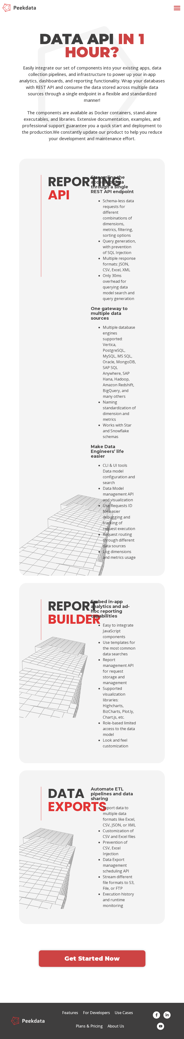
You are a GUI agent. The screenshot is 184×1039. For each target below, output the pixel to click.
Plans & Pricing (89, 1026)
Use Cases (124, 1012)
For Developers (96, 1012)
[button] (177, 7)
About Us (116, 1026)
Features (70, 1012)
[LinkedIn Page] (167, 1015)
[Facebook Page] (156, 1015)
